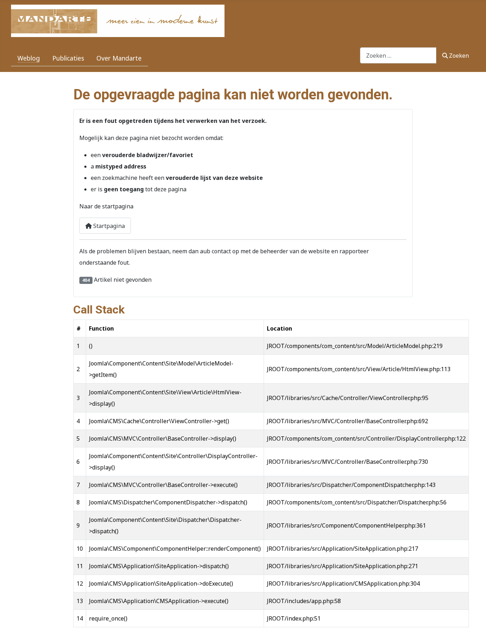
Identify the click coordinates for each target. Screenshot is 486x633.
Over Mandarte (119, 58)
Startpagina (108, 226)
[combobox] (398, 55)
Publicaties (68, 58)
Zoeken (459, 55)
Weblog (28, 58)
